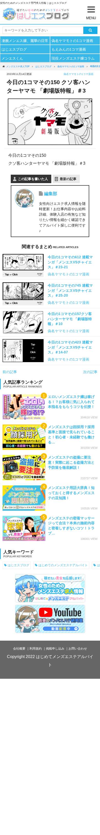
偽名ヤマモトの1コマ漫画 (72, 41)
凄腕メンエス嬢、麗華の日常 (25, 41)
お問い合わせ (77, 648)
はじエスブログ (14, 49)
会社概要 (19, 648)
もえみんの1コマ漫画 (69, 49)
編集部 (50, 193)
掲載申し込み (55, 648)
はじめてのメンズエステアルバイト (63, 565)
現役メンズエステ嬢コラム (73, 58)
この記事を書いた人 (33, 179)
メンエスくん (12, 58)
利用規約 (35, 648)
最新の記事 (68, 179)
